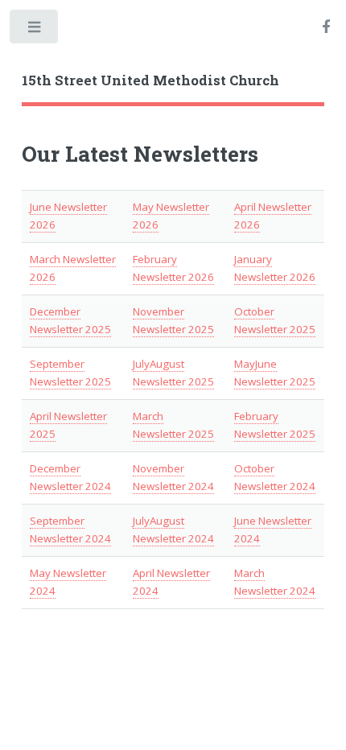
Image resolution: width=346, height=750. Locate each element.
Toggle (35, 30)
